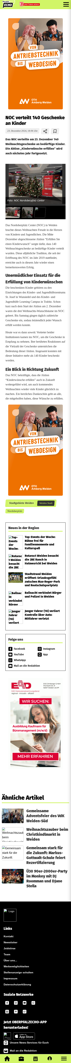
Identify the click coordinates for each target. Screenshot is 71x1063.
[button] (64, 1058)
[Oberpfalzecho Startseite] (8, 7)
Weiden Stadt (45, 503)
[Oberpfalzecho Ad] (30, 4)
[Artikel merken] (55, 131)
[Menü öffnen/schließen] (66, 4)
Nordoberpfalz (14, 511)
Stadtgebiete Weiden (21, 503)
